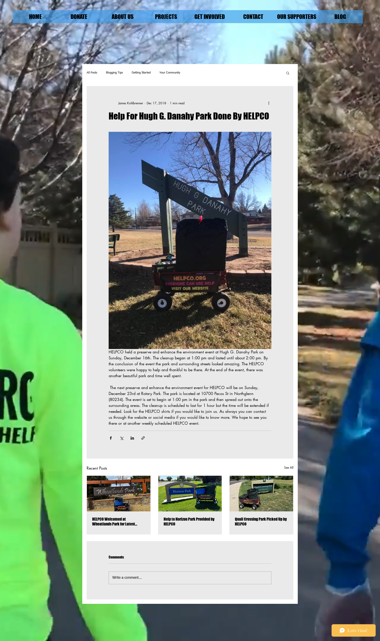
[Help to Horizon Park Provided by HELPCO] (190, 493)
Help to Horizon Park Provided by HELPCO (189, 521)
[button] (288, 73)
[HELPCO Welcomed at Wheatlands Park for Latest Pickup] (118, 493)
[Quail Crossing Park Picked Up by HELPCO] (261, 493)
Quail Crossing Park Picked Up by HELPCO (261, 521)
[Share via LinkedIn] (132, 438)
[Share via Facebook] (111, 438)
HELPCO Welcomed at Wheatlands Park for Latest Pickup (113, 521)
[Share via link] (143, 438)
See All (288, 467)
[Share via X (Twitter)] (121, 438)
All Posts (92, 72)
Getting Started (141, 72)
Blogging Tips (114, 72)
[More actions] (268, 103)
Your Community (169, 72)
